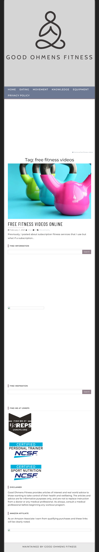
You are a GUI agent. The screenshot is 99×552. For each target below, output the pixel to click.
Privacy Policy (19, 95)
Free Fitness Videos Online (35, 224)
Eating (24, 89)
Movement (40, 89)
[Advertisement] (49, 124)
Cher (30, 230)
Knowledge (60, 89)
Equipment (81, 89)
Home (12, 89)
